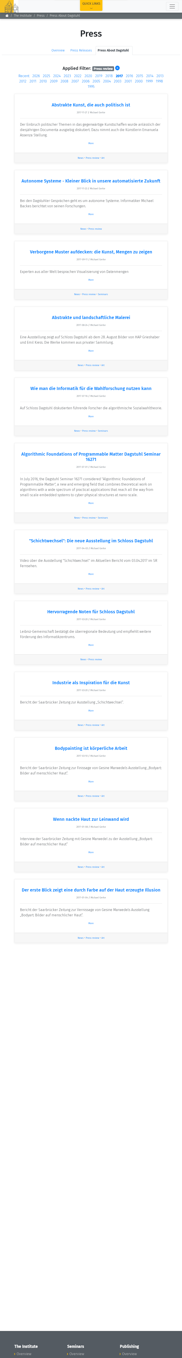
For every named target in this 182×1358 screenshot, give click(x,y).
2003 (117, 81)
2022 (77, 76)
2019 (98, 76)
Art (103, 158)
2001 (128, 81)
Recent (23, 76)
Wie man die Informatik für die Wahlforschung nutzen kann (91, 388)
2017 (119, 76)
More (91, 143)
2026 (36, 76)
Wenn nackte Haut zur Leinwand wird (91, 819)
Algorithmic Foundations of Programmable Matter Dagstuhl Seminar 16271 (91, 456)
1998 (159, 81)
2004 (107, 81)
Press (41, 16)
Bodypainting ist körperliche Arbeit (91, 748)
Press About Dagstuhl (65, 16)
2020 (88, 76)
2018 (109, 76)
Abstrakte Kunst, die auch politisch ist (91, 105)
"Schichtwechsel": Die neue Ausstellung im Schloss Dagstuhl (91, 540)
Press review (92, 158)
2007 (75, 81)
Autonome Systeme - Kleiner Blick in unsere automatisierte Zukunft (91, 181)
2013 (160, 76)
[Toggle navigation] (172, 6)
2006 (85, 81)
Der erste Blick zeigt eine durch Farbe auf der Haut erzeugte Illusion (91, 890)
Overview (58, 50)
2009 (53, 81)
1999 (149, 81)
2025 (46, 76)
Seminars (103, 294)
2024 (57, 76)
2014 (149, 76)
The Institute (23, 16)
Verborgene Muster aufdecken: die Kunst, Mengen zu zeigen (91, 252)
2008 (64, 81)
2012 (22, 81)
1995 (91, 86)
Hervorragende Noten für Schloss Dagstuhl (91, 611)
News (80, 158)
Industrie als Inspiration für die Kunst (91, 682)
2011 (33, 81)
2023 (67, 76)
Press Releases (81, 50)
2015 (139, 76)
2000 (139, 81)
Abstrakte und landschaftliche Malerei (91, 317)
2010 (43, 81)
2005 (96, 81)
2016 (129, 76)
